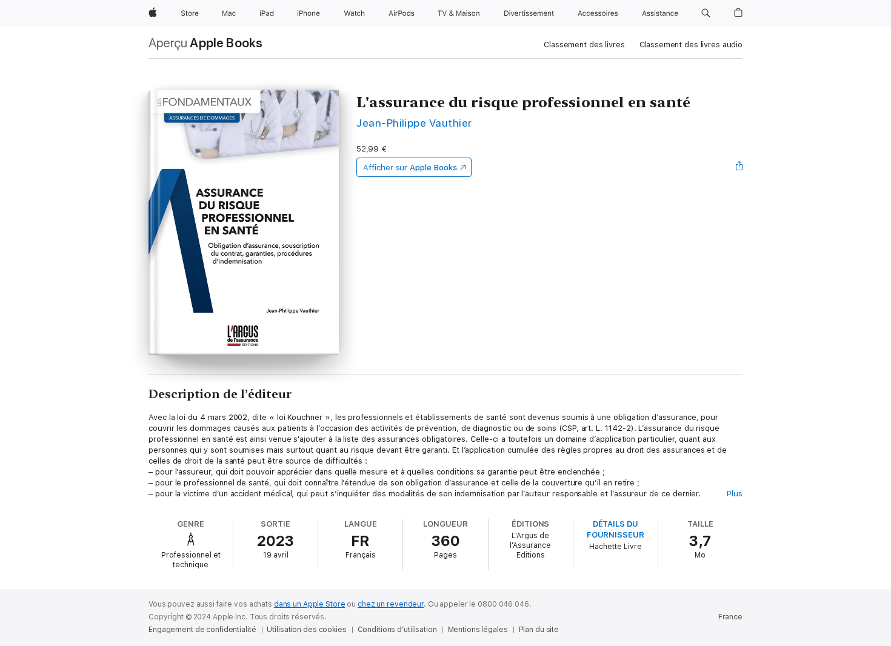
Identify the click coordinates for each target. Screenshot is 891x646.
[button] (705, 13)
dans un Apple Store (309, 604)
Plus (735, 493)
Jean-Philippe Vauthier (414, 122)
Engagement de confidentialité (202, 629)
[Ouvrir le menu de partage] (739, 167)
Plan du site (539, 629)
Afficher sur (409, 167)
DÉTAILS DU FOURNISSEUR (615, 529)
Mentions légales (478, 629)
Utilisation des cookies (306, 629)
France (730, 617)
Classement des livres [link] (584, 44)
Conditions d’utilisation (397, 629)
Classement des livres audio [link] (691, 44)
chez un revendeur (391, 604)
